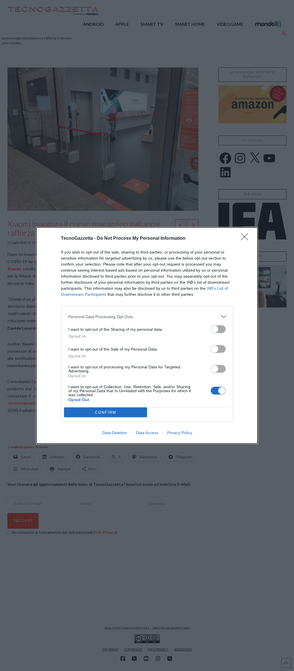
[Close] (246, 238)
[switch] (218, 329)
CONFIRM (105, 412)
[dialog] (147, 335)
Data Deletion (114, 432)
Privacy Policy (179, 432)
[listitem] (147, 317)
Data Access (147, 432)
